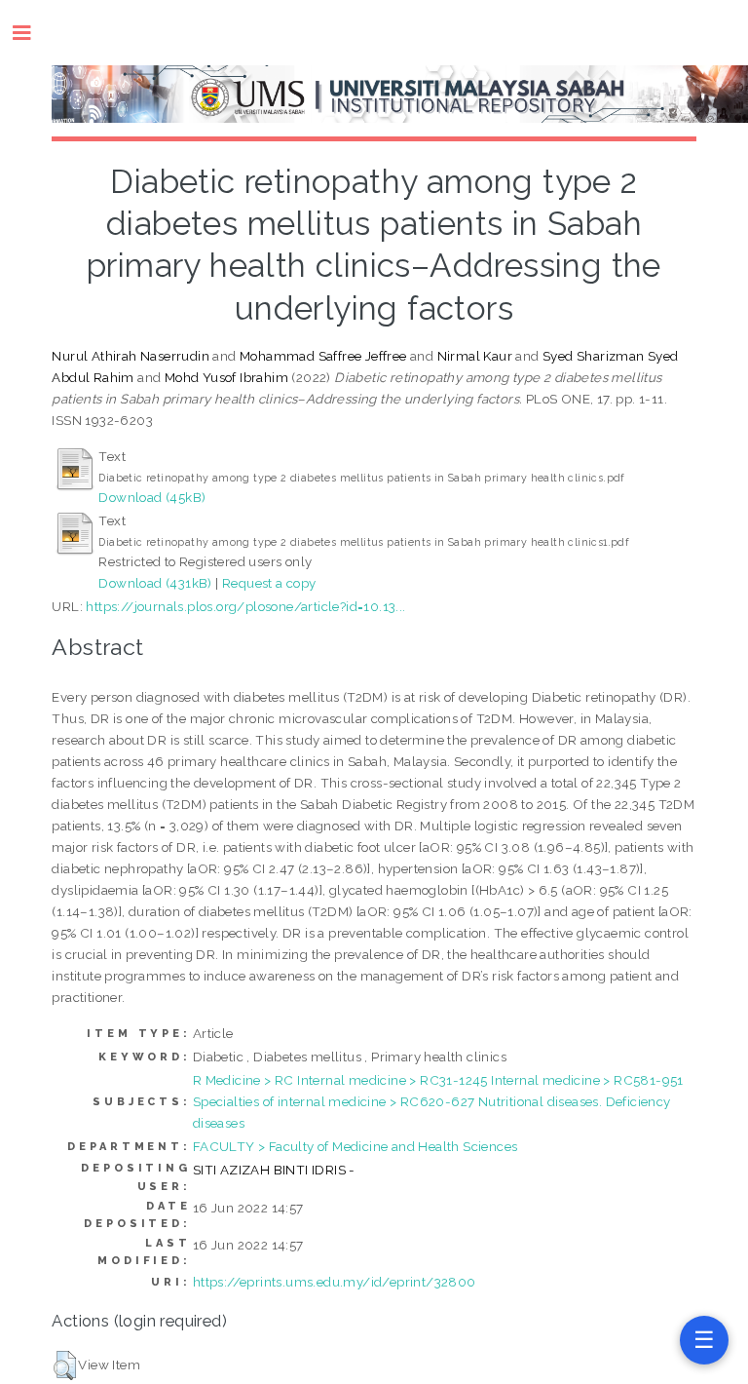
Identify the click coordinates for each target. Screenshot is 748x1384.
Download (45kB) (152, 497)
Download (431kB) (154, 583)
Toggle (31, 32)
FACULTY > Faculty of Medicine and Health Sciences (355, 1146)
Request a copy (269, 583)
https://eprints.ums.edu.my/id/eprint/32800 (334, 1281)
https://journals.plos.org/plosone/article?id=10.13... (245, 606)
